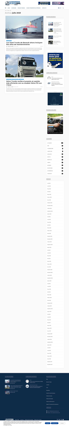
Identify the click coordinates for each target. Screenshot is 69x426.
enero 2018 (49, 358)
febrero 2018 (49, 356)
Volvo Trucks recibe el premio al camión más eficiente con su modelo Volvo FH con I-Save (24, 83)
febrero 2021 (49, 264)
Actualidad (9, 40)
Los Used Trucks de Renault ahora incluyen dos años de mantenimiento (24, 43)
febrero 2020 (49, 297)
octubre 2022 (49, 208)
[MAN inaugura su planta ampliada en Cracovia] (50, 42)
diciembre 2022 (49, 202)
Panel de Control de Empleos (50, 393)
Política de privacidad (49, 398)
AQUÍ (41, 422)
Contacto (47, 384)
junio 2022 (49, 219)
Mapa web (48, 390)
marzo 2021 (49, 261)
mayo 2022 (49, 222)
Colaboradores (50, 148)
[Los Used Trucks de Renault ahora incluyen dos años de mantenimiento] (24, 27)
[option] (55, 124)
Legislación (51, 126)
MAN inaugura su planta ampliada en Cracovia (57, 42)
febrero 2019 (49, 328)
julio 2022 (49, 216)
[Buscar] (63, 8)
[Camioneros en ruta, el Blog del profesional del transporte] (13, 3)
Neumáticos (49, 159)
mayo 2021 (49, 255)
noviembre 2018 (49, 336)
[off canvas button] (5, 8)
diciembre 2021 (49, 236)
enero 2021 (49, 266)
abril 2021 (49, 258)
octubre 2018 (49, 339)
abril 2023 (49, 191)
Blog (47, 379)
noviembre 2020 (49, 272)
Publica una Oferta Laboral (50, 401)
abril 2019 (49, 322)
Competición (49, 151)
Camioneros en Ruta (10, 46)
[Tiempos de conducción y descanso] (55, 124)
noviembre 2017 (49, 364)
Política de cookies (37, 419)
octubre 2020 (49, 275)
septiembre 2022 (50, 211)
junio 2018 (49, 350)
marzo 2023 (49, 194)
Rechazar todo (54, 423)
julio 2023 (49, 183)
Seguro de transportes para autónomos (52, 404)
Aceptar (47, 423)
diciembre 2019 (49, 303)
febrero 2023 (49, 197)
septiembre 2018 (50, 342)
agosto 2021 (49, 247)
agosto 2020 (49, 280)
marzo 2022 (49, 227)
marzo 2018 (49, 353)
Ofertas (48, 162)
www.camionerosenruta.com (55, 412)
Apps (48, 145)
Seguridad (49, 165)
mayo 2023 (49, 188)
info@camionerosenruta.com (54, 411)
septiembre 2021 (50, 244)
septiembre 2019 (50, 308)
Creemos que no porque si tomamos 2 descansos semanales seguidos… (57, 84)
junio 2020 (49, 286)
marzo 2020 (49, 294)
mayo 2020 (49, 289)
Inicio (6, 10)
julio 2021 (49, 250)
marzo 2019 (49, 325)
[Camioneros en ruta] (9, 419)
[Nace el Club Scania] (50, 37)
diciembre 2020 (49, 269)
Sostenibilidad (15, 79)
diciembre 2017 (49, 361)
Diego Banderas (52, 132)
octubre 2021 (49, 241)
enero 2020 (49, 300)
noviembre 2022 (49, 205)
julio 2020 (49, 283)
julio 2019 (49, 314)
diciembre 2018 (49, 333)
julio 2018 (49, 347)
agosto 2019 (49, 311)
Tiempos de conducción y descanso (52, 130)
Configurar (62, 423)
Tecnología (21, 79)
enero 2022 (49, 233)
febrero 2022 (49, 230)
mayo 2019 (49, 319)
